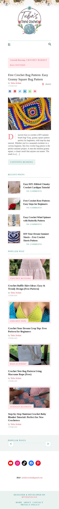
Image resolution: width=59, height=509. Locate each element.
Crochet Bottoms (20, 278)
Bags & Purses (18, 364)
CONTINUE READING (21, 162)
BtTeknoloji (29, 497)
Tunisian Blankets (21, 407)
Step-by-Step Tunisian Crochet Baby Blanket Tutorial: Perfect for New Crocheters (27, 417)
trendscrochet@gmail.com (32, 478)
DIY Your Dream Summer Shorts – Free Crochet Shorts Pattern (36, 237)
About (27, 502)
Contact (38, 502)
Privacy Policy (30, 505)
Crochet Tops (18, 321)
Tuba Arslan (16, 83)
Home (19, 502)
